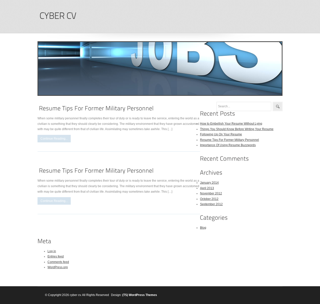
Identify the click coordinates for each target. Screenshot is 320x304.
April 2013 (207, 188)
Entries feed (56, 256)
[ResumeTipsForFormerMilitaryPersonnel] (96, 108)
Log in (52, 251)
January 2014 (209, 182)
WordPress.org (58, 267)
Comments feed (58, 262)
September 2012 (211, 204)
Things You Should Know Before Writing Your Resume (237, 129)
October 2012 (209, 199)
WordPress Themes (143, 295)
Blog (203, 227)
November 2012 (211, 193)
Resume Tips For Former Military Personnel (229, 140)
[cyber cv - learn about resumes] (58, 16)
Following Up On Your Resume (221, 134)
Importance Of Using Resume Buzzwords (228, 145)
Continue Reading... (54, 138)
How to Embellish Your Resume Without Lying (231, 123)
